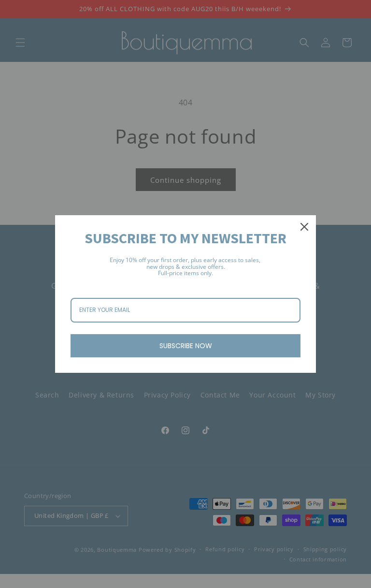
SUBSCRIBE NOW (185, 346)
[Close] (304, 226)
